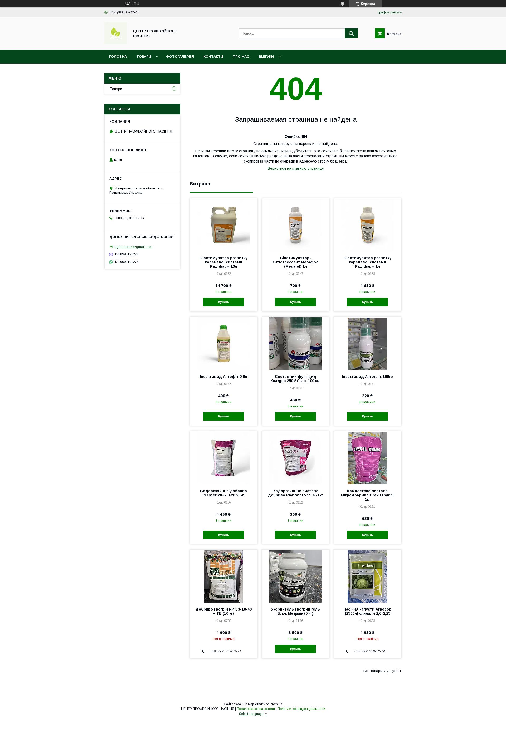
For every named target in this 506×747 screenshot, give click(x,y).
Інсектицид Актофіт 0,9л (223, 376)
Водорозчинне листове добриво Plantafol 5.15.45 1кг (295, 493)
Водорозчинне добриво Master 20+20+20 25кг (223, 493)
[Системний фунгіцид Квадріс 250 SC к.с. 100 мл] (295, 343)
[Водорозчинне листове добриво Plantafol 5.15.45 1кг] (295, 457)
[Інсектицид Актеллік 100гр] (367, 343)
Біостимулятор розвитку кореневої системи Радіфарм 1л (367, 262)
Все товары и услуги (380, 671)
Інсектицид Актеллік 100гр (367, 376)
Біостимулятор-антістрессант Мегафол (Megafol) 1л (295, 262)
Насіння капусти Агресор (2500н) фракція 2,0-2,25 (367, 611)
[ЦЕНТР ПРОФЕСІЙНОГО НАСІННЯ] (115, 43)
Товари (143, 56)
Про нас (241, 56)
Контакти (213, 56)
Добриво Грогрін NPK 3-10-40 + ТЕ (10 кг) (224, 611)
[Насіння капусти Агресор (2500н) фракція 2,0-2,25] (367, 576)
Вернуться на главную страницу (296, 168)
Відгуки (266, 56)
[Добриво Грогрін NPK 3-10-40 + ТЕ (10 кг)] (223, 576)
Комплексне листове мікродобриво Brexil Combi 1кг (367, 495)
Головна (118, 56)
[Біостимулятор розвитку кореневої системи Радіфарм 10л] (223, 224)
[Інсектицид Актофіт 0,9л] (223, 343)
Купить (223, 302)
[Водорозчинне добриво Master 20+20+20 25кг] (223, 457)
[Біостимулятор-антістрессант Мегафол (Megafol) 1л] (295, 224)
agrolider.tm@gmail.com (133, 247)
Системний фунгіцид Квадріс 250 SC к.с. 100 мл (295, 378)
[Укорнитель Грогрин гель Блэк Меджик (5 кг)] (295, 576)
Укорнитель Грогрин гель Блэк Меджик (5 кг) (295, 611)
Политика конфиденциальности (301, 709)
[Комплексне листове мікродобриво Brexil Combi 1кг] (367, 457)
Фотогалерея (180, 56)
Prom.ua (276, 704)
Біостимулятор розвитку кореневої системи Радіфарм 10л (223, 262)
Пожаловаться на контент (256, 709)
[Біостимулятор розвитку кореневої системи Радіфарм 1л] (367, 224)
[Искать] (351, 33)
